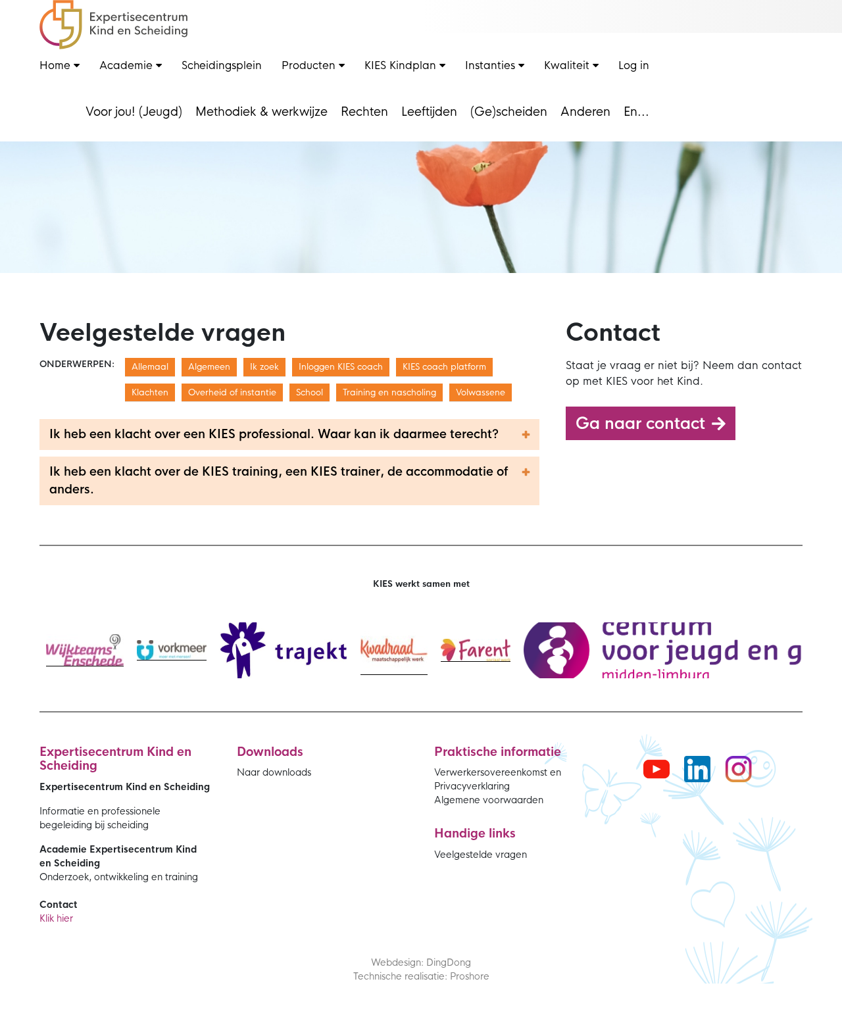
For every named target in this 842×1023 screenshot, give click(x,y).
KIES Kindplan (401, 65)
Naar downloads (274, 772)
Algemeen (209, 366)
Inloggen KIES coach (341, 366)
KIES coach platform (444, 366)
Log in (633, 65)
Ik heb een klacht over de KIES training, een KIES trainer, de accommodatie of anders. (278, 480)
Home (56, 65)
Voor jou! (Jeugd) (134, 112)
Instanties (491, 65)
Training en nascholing (389, 392)
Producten (310, 65)
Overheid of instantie (232, 392)
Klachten (150, 392)
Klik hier (56, 918)
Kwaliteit (568, 65)
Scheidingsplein (222, 65)
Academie (127, 65)
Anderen (585, 112)
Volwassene (480, 392)
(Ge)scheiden (508, 112)
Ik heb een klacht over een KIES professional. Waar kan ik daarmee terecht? (274, 434)
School (309, 392)
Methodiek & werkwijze (261, 112)
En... (636, 112)
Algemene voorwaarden (488, 800)
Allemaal (150, 366)
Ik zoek (264, 366)
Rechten (364, 112)
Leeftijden (429, 112)
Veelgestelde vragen (480, 855)
